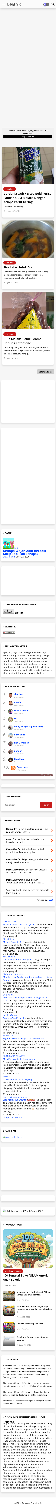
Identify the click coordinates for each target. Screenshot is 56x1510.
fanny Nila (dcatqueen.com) (28, 726)
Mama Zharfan (21, 710)
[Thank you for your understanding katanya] (9, 1341)
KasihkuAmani (10, 1015)
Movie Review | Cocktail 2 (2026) (19, 924)
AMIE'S (6, 1076)
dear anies (19, 734)
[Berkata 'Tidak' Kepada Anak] (9, 1327)
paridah (18, 750)
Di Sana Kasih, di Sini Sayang (17, 1079)
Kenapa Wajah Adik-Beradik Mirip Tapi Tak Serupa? (24, 552)
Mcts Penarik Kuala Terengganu (19, 1059)
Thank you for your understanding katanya (32, 1338)
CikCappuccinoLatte (13, 974)
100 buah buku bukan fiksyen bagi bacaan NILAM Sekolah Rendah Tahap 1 (34, 1309)
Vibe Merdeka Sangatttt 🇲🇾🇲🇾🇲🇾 (19, 1099)
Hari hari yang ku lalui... (15, 1097)
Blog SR (14, 4)
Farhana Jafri (9, 921)
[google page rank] (13, 1137)
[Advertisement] (28, 39)
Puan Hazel (22, 767)
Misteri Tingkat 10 (12, 942)
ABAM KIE (8, 1035)
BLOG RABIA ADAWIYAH (14, 1056)
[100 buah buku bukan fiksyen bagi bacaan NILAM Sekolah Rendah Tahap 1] (9, 1310)
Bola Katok (8, 994)
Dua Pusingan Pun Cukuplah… (18, 959)
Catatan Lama (46, 371)
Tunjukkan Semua (13, 1117)
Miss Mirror (9, 939)
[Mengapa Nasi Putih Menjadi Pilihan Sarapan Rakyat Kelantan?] (9, 1296)
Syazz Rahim (9, 556)
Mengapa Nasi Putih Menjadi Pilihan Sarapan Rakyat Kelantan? (33, 1293)
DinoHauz (19, 759)
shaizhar (18, 694)
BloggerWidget (47, 775)
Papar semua (28, 136)
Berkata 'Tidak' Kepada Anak (30, 1323)
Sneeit (50, 900)
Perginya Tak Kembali (13, 1018)
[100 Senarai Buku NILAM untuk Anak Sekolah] (28, 1248)
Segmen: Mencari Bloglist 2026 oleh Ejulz (23, 1038)
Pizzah (17, 702)
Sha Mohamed (21, 742)
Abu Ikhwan (9, 956)
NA (15, 718)
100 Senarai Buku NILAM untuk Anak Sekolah (25, 1277)
